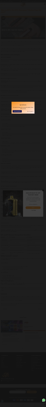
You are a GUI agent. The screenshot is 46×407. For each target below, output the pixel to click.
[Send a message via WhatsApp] (43, 400)
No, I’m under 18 (30, 111)
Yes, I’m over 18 (17, 111)
